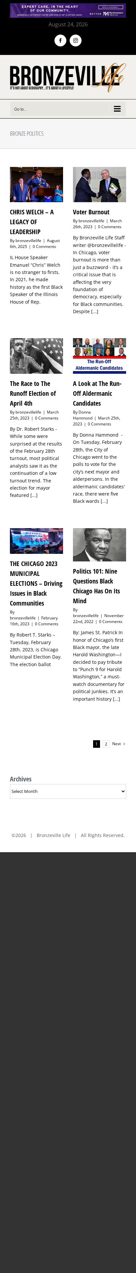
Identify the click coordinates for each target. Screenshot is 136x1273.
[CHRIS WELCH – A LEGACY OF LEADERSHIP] (36, 184)
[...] (94, 311)
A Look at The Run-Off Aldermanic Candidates (97, 393)
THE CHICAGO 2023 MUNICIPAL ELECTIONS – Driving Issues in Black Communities (36, 583)
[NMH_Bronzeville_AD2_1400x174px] (68, 7)
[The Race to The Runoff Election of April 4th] (36, 355)
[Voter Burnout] (99, 184)
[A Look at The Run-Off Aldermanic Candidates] (99, 355)
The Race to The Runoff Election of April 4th (33, 393)
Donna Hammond (82, 415)
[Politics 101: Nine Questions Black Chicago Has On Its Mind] (99, 544)
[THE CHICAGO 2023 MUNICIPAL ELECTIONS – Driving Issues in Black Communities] (36, 541)
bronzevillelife (28, 240)
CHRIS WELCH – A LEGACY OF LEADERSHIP (32, 221)
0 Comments (44, 246)
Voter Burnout (91, 211)
